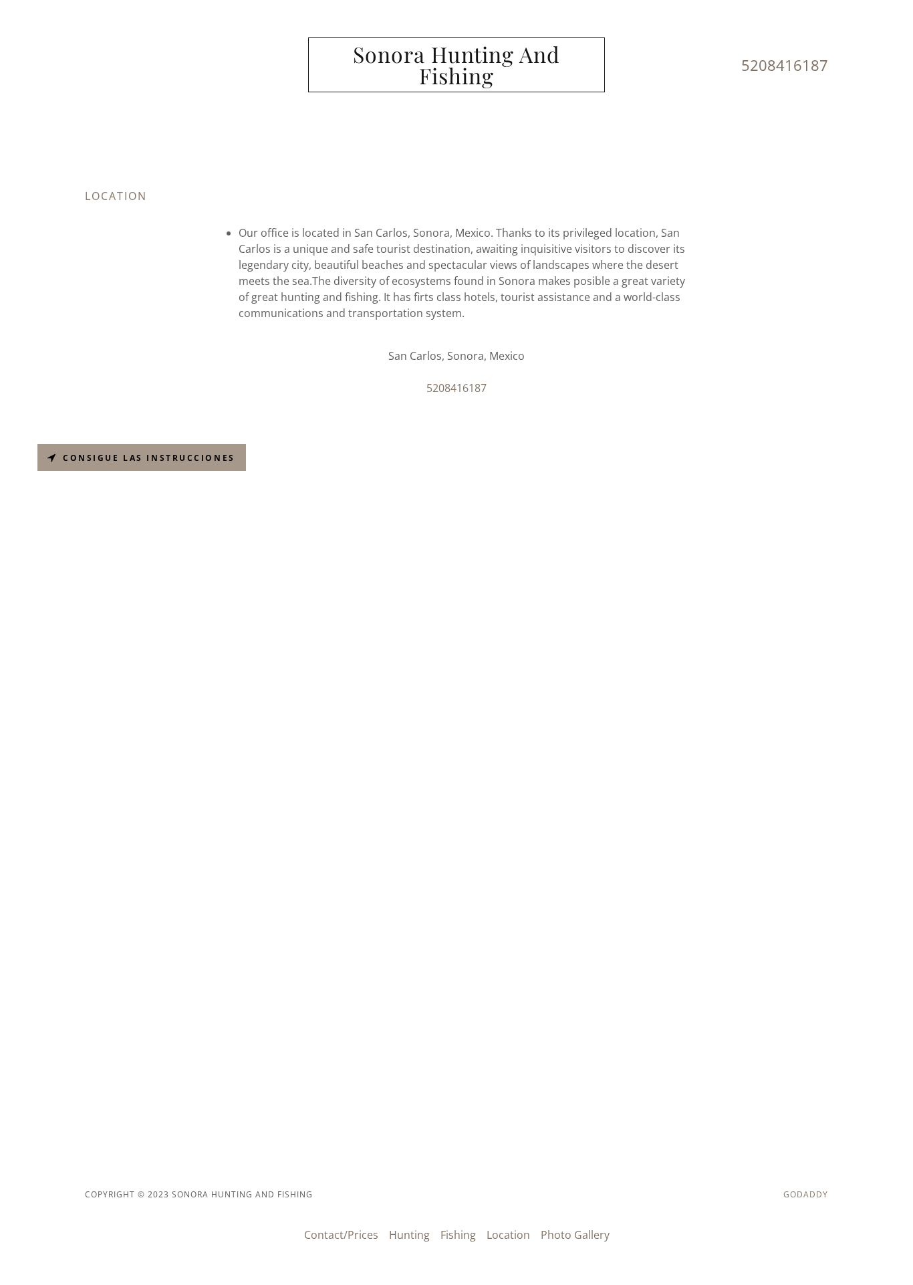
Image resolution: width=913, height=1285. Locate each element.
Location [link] (508, 1234)
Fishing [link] (458, 1234)
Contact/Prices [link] (341, 1234)
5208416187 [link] (784, 65)
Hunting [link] (409, 1234)
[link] (457, 80)
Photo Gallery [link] (575, 1234)
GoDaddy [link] (805, 1194)
